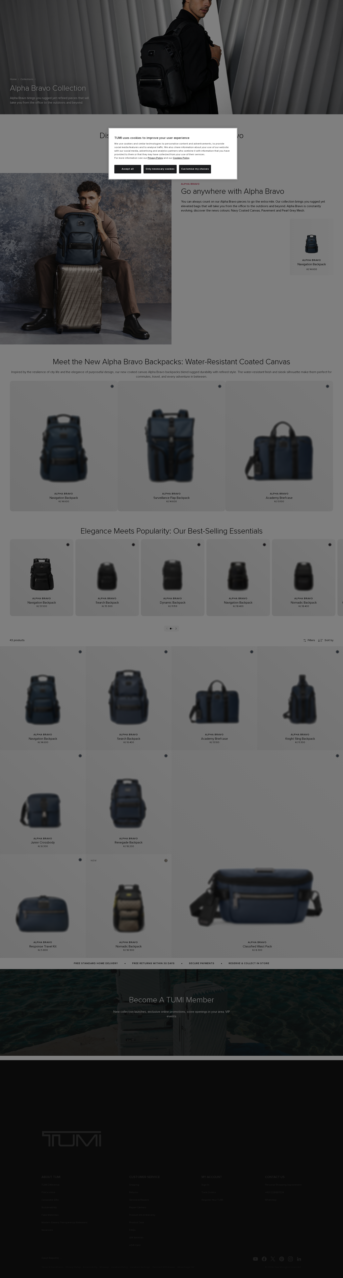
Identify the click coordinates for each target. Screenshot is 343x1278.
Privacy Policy (155, 158)
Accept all (128, 169)
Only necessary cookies (160, 169)
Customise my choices (195, 169)
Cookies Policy (181, 158)
